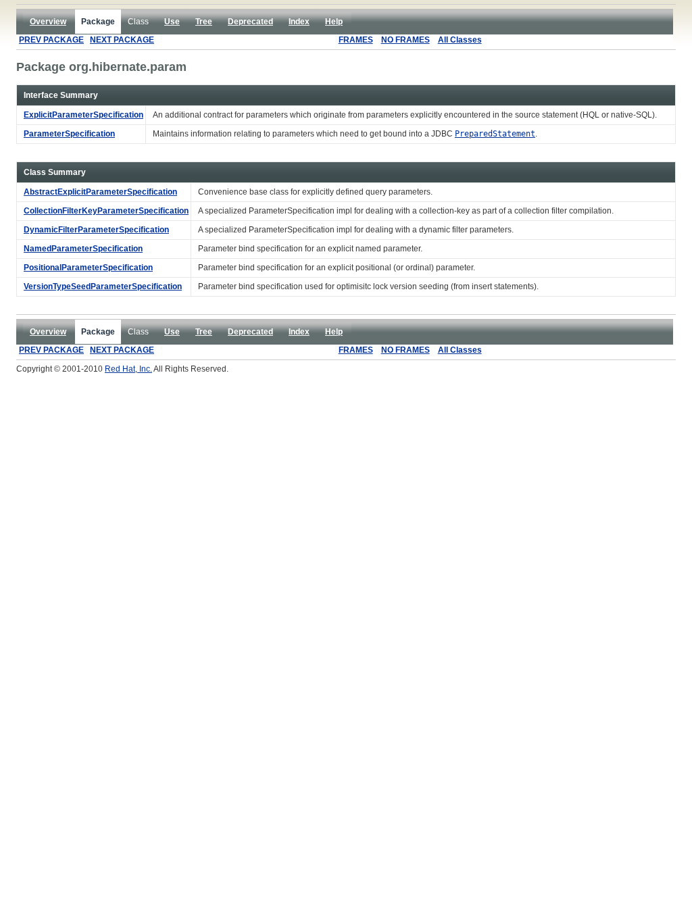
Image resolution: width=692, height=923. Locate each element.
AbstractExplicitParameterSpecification (100, 192)
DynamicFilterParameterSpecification (96, 229)
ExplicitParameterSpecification (83, 115)
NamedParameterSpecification (83, 248)
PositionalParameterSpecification (88, 267)
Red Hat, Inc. (128, 369)
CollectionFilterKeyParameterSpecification (106, 211)
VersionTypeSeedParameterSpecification (103, 286)
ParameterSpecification (69, 134)
